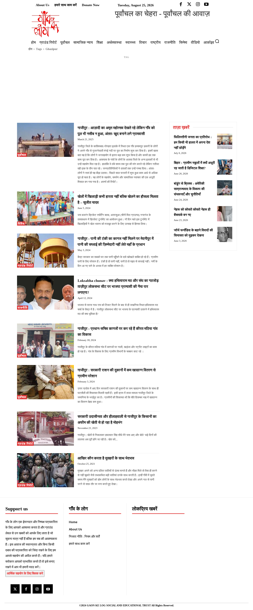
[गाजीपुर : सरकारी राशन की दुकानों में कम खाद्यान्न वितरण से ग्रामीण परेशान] (45, 382)
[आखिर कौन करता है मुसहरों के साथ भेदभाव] (45, 470)
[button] (218, 41)
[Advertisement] (126, 94)
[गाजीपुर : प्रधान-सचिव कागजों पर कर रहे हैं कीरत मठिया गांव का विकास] (45, 341)
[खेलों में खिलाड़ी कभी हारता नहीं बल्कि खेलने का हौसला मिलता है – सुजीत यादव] (45, 208)
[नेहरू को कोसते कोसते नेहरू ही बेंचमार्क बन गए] (224, 213)
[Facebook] (26, 588)
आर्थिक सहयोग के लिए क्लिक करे (25, 573)
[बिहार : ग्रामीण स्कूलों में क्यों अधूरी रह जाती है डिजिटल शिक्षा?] (224, 167)
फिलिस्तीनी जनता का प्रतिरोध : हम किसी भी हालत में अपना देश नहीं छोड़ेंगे (193, 142)
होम (30, 49)
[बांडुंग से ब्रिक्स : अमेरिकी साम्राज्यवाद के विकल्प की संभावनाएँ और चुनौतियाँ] (224, 187)
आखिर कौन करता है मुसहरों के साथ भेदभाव (106, 458)
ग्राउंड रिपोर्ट (25, 265)
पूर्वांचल (22, 154)
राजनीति (22, 307)
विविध (21, 223)
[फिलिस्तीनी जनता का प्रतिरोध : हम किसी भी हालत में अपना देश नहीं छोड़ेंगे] (224, 141)
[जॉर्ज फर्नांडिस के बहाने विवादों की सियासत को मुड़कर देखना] (224, 234)
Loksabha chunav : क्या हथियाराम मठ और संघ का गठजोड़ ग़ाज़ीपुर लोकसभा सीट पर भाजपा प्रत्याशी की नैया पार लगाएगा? (118, 286)
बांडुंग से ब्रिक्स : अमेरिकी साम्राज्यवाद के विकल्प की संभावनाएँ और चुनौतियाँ (189, 189)
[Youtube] (48, 588)
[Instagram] (37, 588)
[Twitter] (15, 588)
